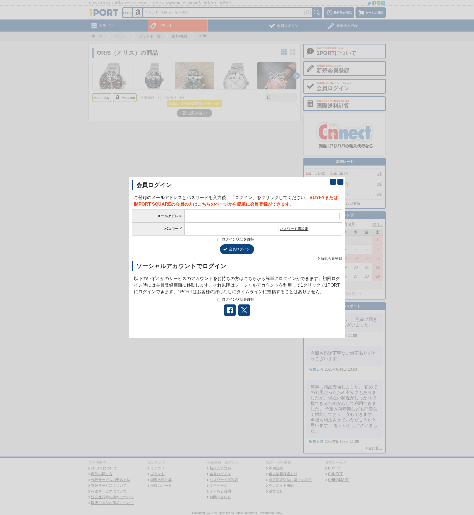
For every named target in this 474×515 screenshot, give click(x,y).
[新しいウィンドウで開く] (333, 182)
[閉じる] (340, 182)
